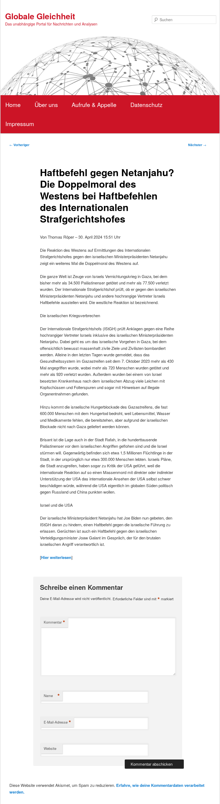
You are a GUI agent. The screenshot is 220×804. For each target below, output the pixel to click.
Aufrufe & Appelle (94, 105)
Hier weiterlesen (56, 557)
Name (52, 695)
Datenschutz (146, 105)
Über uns (46, 105)
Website (50, 748)
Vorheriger (19, 144)
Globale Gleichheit (40, 16)
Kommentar (54, 622)
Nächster (197, 144)
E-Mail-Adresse (57, 722)
